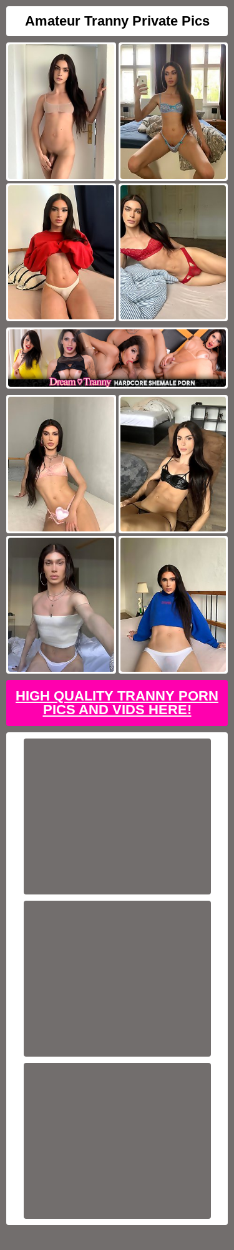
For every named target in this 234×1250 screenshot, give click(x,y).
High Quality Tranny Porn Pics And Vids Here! (117, 702)
